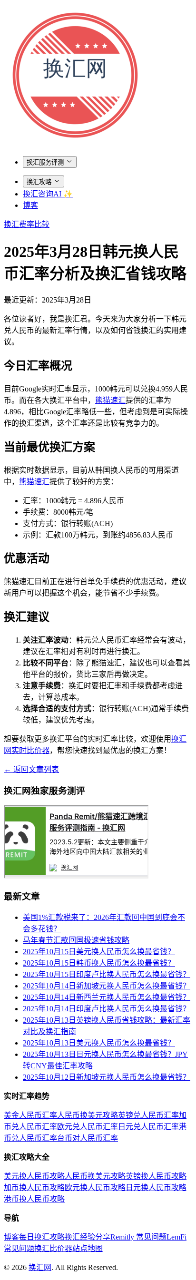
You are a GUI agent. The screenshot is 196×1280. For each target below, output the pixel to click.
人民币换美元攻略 (87, 1115)
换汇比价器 (53, 1248)
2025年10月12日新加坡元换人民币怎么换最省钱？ (106, 1077)
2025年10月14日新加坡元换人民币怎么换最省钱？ (106, 986)
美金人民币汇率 (30, 1115)
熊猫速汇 (110, 400)
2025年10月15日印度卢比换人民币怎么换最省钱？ (106, 974)
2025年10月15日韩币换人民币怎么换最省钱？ (99, 963)
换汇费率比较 (26, 224)
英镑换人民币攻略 (156, 1176)
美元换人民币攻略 (34, 1176)
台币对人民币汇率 (87, 1138)
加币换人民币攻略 (34, 1187)
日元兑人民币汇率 (148, 1127)
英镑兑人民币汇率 (148, 1115)
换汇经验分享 (87, 1237)
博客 (30, 205)
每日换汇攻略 (42, 1237)
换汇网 (40, 1267)
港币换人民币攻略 (34, 1199)
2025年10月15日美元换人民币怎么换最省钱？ (99, 952)
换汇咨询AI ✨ (48, 194)
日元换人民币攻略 (156, 1187)
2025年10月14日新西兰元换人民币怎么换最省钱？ (106, 997)
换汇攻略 (39, 182)
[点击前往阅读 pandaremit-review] (76, 876)
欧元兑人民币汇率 (87, 1127)
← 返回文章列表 (31, 769)
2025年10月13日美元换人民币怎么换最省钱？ (99, 1043)
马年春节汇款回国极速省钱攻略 (76, 940)
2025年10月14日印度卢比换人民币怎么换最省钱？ (106, 1009)
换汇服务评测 (45, 162)
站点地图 (87, 1248)
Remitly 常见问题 (138, 1237)
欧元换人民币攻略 (95, 1187)
